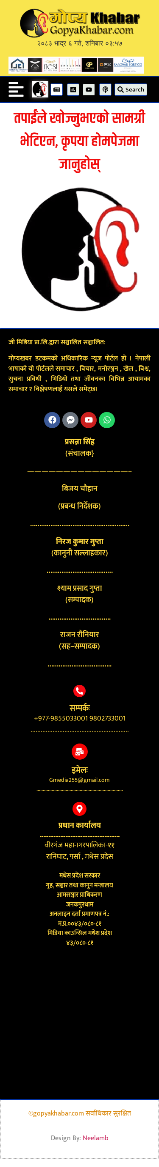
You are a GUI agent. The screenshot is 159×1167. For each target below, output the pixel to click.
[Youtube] (89, 420)
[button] (16, 89)
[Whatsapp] (107, 420)
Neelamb (96, 1138)
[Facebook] (52, 420)
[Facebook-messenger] (70, 420)
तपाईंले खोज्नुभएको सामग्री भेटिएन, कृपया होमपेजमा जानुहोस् (79, 141)
